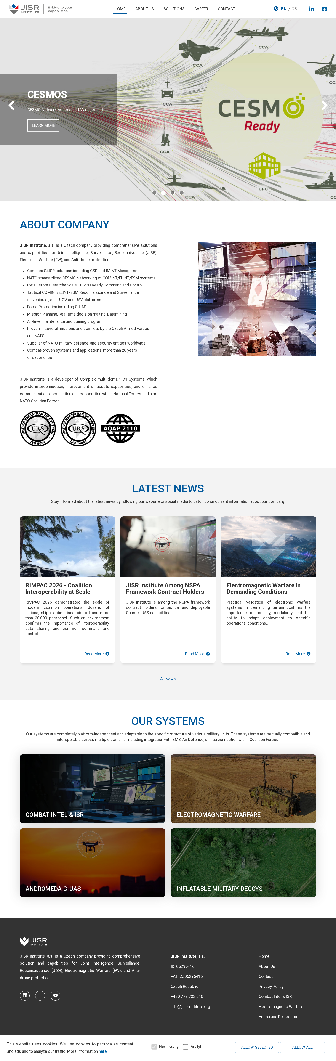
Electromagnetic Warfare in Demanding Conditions (264, 588)
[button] (154, 194)
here (103, 1051)
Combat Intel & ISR (275, 996)
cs (295, 9)
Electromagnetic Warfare (281, 1006)
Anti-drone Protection (278, 1016)
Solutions (174, 9)
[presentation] (11, 106)
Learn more (43, 125)
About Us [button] (144, 9)
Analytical (199, 1046)
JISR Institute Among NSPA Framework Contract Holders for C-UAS (165, 591)
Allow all (302, 1047)
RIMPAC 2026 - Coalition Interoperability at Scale (58, 588)
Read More (95, 654)
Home (120, 9)
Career (201, 9)
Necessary (169, 1046)
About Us (267, 966)
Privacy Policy (271, 986)
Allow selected (257, 1047)
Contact (226, 9)
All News (168, 679)
